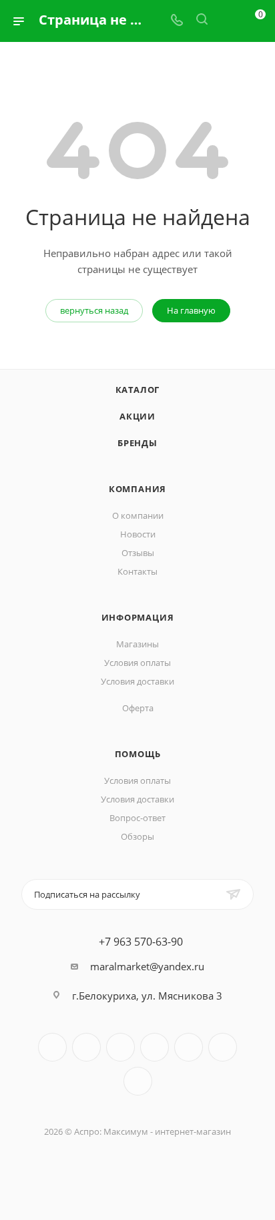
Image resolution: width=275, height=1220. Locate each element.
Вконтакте (52, 1047)
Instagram (154, 1047)
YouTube (188, 1047)
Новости (138, 534)
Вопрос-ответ (137, 818)
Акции (137, 416)
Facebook (86, 1047)
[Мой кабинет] (227, 20)
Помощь (138, 754)
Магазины (137, 644)
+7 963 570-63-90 (141, 941)
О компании (138, 515)
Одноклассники (222, 1047)
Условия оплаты (137, 663)
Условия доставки (137, 681)
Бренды (137, 443)
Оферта (138, 708)
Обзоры (137, 836)
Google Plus (137, 1081)
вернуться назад (94, 310)
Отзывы (137, 553)
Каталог (137, 390)
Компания (137, 489)
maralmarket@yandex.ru (147, 966)
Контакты (137, 571)
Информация (137, 617)
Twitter (120, 1047)
